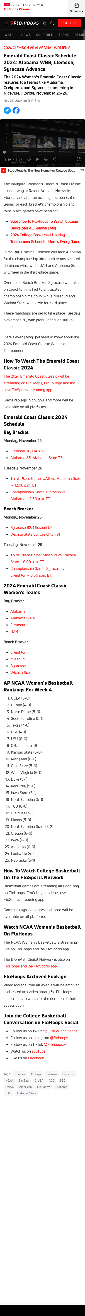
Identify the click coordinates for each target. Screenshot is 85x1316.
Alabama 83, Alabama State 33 (36, 457)
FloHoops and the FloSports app (30, 966)
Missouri (17, 659)
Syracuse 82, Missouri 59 (31, 527)
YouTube (39, 1051)
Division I (68, 1074)
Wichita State (21, 672)
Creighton (18, 652)
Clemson (17, 624)
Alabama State (22, 618)
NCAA (9, 1080)
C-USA (39, 1080)
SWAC (9, 1087)
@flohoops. (59, 1037)
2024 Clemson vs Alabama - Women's (37, 47)
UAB (14, 631)
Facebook (36, 1058)
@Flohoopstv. (55, 1044)
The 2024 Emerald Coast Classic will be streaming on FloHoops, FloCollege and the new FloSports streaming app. (39, 383)
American (25, 1087)
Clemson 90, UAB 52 (27, 450)
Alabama (17, 611)
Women (52, 1074)
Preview (20, 1074)
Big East (24, 1080)
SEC (63, 1080)
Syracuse (18, 665)
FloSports (43, 1087)
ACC (51, 1080)
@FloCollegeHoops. (61, 1030)
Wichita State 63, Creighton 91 (35, 534)
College (36, 1074)
